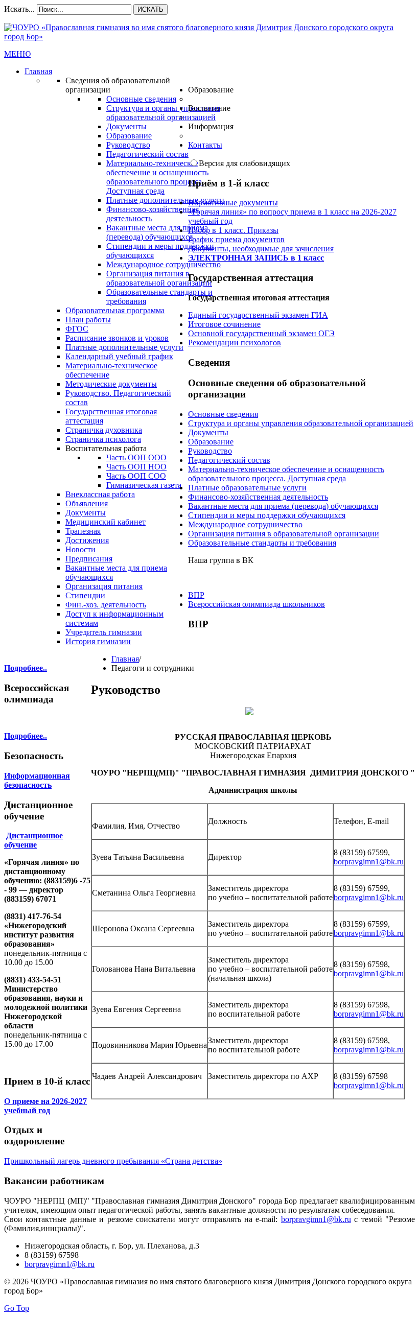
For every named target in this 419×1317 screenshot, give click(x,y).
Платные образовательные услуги (247, 487)
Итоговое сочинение (224, 324)
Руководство (210, 450)
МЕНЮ (17, 54)
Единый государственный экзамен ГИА (258, 315)
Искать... (19, 9)
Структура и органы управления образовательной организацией (300, 423)
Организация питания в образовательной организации (283, 533)
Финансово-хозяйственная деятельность (258, 496)
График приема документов (236, 239)
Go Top (16, 1308)
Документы (208, 432)
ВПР (196, 595)
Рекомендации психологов (234, 342)
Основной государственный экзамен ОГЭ (261, 333)
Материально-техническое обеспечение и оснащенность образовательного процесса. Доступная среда (286, 474)
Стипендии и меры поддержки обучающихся (266, 515)
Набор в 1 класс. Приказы (233, 230)
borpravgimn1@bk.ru (369, 861)
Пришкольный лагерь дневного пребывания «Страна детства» (113, 1161)
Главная (125, 658)
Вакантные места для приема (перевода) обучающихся (283, 506)
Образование (211, 441)
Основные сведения (223, 414)
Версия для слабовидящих (244, 163)
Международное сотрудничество (245, 524)
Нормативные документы (233, 202)
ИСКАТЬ (150, 9)
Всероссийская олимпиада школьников (256, 604)
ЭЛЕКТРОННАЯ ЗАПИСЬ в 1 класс (256, 257)
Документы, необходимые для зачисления (261, 248)
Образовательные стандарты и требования (262, 542)
